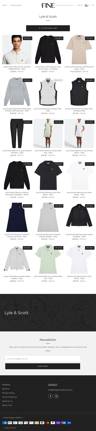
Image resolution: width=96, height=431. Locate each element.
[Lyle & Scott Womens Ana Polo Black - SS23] (48, 175)
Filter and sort (49, 28)
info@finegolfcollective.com (60, 390)
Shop (4, 5)
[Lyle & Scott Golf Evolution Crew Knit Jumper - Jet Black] (48, 49)
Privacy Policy (8, 393)
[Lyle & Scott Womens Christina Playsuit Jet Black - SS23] (17, 217)
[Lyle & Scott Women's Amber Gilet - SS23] (48, 91)
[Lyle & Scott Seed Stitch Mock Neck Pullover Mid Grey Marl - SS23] (17, 91)
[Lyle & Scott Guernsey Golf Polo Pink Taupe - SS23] (79, 49)
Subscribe (43, 366)
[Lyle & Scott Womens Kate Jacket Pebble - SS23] (17, 259)
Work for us (7, 401)
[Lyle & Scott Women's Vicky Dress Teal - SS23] (48, 133)
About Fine (7, 405)
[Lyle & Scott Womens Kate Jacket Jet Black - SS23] (79, 217)
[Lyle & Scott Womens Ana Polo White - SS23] (79, 175)
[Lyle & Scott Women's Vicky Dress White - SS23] (79, 133)
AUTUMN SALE (15, 5)
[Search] (93, 5)
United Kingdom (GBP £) (64, 5)
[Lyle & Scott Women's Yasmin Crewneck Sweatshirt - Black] (17, 175)
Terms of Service (9, 397)
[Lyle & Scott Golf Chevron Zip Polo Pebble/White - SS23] (17, 49)
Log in (79, 5)
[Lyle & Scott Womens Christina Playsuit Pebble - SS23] (48, 217)
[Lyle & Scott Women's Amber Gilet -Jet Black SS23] (79, 91)
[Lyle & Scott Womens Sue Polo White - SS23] (79, 259)
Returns (5, 389)
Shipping (6, 385)
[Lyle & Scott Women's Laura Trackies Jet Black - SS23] (17, 133)
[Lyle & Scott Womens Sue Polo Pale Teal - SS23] (48, 259)
